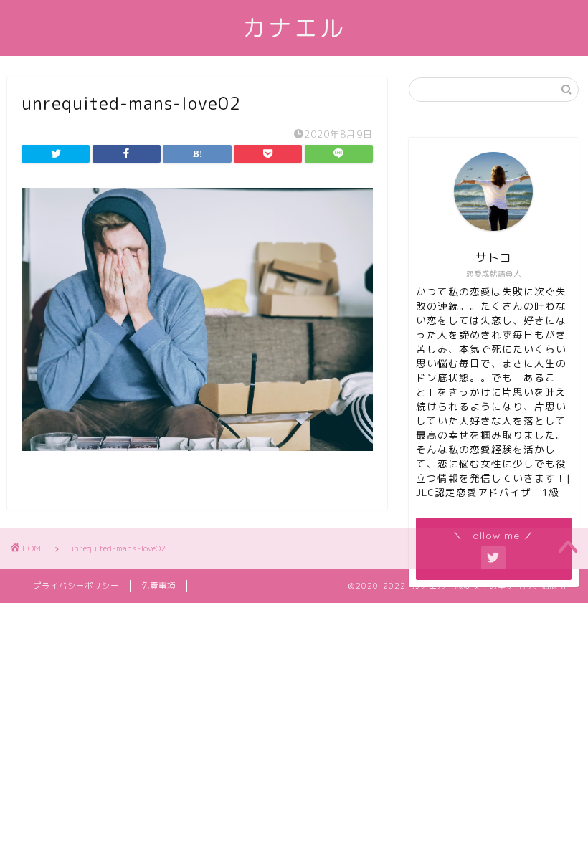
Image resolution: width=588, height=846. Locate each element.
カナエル (294, 27)
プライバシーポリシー (76, 585)
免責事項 (158, 585)
